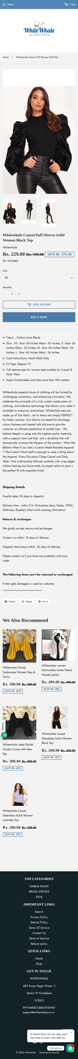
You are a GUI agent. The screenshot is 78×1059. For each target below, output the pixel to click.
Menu (10, 4)
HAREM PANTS (39, 886)
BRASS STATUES (39, 891)
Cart (72, 4)
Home (6, 57)
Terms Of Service (39, 928)
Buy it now (39, 317)
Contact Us (39, 933)
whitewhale (30, 1052)
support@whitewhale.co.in (38, 1012)
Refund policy (39, 944)
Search (39, 912)
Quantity (7, 287)
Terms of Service (39, 938)
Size (5, 270)
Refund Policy (39, 922)
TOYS (39, 897)
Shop (39, 964)
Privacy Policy (39, 917)
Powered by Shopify (49, 1052)
